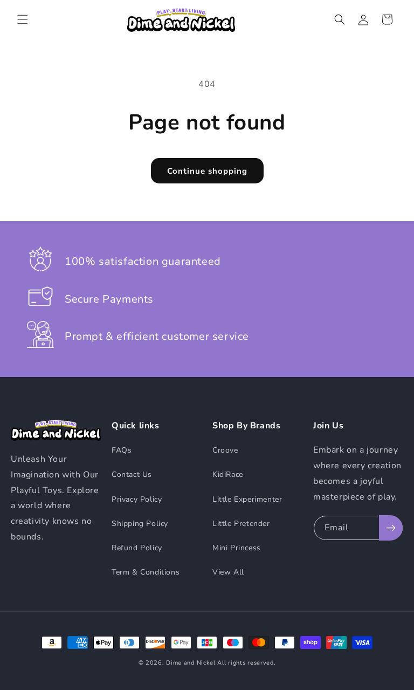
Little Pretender (241, 523)
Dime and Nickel (191, 663)
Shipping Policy (140, 523)
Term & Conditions (146, 572)
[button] (22, 19)
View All (228, 572)
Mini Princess (236, 548)
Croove (225, 450)
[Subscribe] (391, 528)
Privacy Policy (137, 499)
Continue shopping (207, 170)
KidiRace (227, 474)
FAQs (122, 450)
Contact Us (132, 474)
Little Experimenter (247, 499)
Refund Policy (137, 548)
